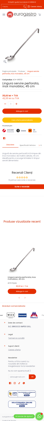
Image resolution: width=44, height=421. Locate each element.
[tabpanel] (22, 156)
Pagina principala (9, 71)
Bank (34, 130)
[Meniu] (3, 14)
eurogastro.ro (7, 417)
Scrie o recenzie (22, 186)
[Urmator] (39, 145)
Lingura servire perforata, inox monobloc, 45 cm (22, 278)
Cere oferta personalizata (22, 120)
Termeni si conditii (16, 338)
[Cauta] (24, 6)
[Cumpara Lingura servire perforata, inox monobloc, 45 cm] (22, 259)
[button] (40, 14)
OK (32, 377)
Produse (21, 71)
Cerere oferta (14, 349)
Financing (10, 131)
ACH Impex (12, 283)
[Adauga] (16, 104)
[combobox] (12, 6)
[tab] (10, 145)
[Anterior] (19, 297)
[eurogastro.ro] (21, 14)
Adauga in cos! (22, 111)
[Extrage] (5, 104)
